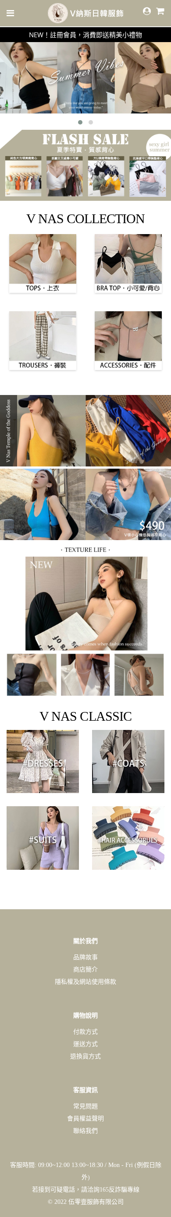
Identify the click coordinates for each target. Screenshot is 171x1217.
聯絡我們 (85, 1131)
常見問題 (85, 1106)
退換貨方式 (85, 1056)
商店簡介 (85, 969)
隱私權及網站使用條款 (85, 982)
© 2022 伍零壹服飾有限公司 (86, 1202)
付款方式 (85, 1031)
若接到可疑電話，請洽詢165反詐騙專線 (85, 1189)
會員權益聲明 (85, 1118)
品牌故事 (85, 957)
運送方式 (85, 1044)
